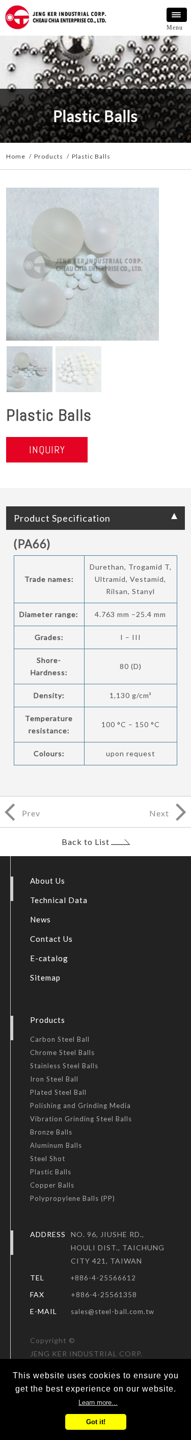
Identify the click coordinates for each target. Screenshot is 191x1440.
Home (15, 156)
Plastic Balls (50, 1172)
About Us (47, 880)
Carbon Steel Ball (60, 1039)
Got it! (95, 1422)
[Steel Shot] (21, 803)
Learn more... (98, 1402)
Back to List (86, 841)
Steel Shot (47, 1158)
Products (48, 156)
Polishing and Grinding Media (80, 1105)
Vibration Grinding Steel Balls (81, 1119)
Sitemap (45, 977)
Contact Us (51, 938)
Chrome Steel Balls (62, 1052)
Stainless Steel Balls (64, 1066)
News (40, 919)
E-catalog (49, 958)
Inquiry (47, 449)
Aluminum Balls (56, 1145)
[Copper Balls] (169, 803)
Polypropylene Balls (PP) (72, 1198)
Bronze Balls (51, 1132)
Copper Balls (52, 1185)
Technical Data (59, 900)
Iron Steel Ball (54, 1079)
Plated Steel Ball (58, 1092)
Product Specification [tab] (62, 518)
